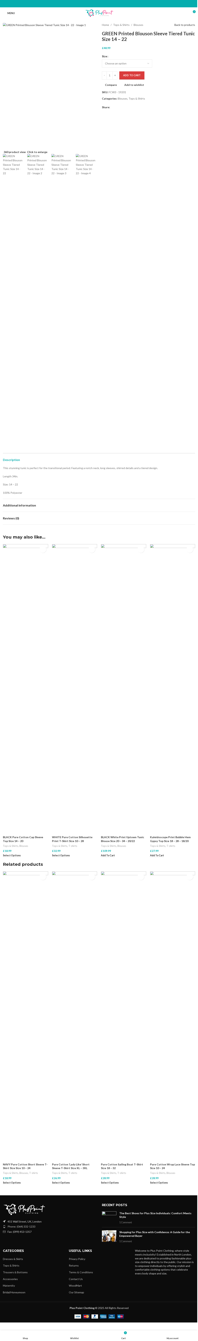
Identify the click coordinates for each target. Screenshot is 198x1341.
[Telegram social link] (108, 3)
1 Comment (125, 1222)
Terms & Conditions (81, 1272)
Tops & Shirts (121, 24)
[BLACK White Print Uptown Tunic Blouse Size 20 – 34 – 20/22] (123, 689)
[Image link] (24, 1209)
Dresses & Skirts (13, 1259)
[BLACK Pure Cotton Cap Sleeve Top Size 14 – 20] (25, 689)
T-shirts (72, 845)
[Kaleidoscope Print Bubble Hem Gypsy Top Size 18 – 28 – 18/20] (172, 689)
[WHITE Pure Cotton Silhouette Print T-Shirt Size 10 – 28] (74, 689)
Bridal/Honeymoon (14, 1292)
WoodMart (75, 1285)
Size (104, 56)
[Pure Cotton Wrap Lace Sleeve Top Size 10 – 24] (172, 1016)
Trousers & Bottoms (15, 1272)
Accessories (10, 1279)
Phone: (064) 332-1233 (21, 1226)
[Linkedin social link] (103, 3)
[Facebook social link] (89, 3)
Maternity (9, 1285)
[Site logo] (99, 12)
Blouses (138, 24)
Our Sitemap (76, 1292)
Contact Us (76, 1279)
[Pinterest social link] (99, 3)
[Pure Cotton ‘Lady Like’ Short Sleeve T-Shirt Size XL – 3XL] (74, 1016)
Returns (74, 1265)
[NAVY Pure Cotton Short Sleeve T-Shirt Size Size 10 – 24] (25, 1016)
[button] (98, 87)
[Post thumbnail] (109, 1217)
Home (105, 24)
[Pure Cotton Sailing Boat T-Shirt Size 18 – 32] (123, 1016)
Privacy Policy (77, 1259)
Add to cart (132, 75)
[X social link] (94, 3)
